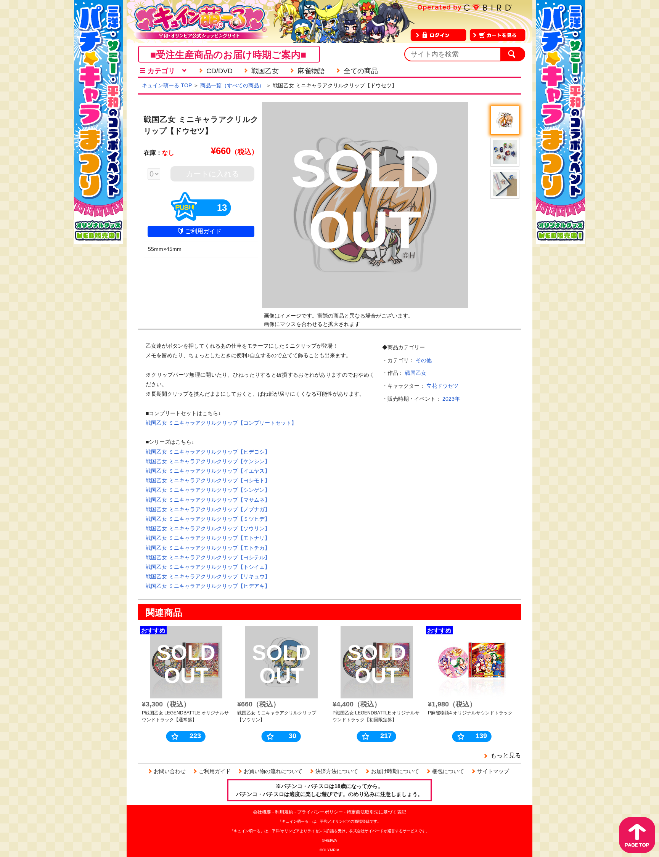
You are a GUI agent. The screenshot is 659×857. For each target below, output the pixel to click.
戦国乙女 (415, 373)
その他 (424, 360)
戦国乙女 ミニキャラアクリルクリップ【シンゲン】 (208, 490)
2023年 (451, 399)
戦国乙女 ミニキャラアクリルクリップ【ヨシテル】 (208, 557)
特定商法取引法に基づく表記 (376, 812)
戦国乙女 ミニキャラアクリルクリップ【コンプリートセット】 (221, 423)
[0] (158, 175)
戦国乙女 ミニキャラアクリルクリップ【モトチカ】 (208, 548)
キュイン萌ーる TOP (167, 85)
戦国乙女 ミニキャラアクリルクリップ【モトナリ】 (208, 538)
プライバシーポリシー (320, 812)
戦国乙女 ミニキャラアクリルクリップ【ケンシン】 (208, 461)
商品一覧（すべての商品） (232, 85)
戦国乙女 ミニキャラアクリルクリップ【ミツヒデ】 (208, 519)
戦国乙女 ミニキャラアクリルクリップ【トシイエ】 (208, 567)
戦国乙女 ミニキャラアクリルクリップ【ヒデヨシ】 (208, 452)
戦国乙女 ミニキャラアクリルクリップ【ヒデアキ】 (208, 586)
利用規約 (284, 812)
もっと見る (505, 755)
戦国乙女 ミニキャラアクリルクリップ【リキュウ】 (208, 576)
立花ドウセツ (442, 386)
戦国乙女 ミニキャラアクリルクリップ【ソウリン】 (208, 528)
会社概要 (262, 812)
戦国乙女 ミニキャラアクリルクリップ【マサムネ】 (208, 500)
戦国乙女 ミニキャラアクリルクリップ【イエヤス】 (208, 471)
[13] (200, 218)
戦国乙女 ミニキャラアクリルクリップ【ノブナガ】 (208, 509)
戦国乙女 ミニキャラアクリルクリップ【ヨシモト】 (208, 480)
